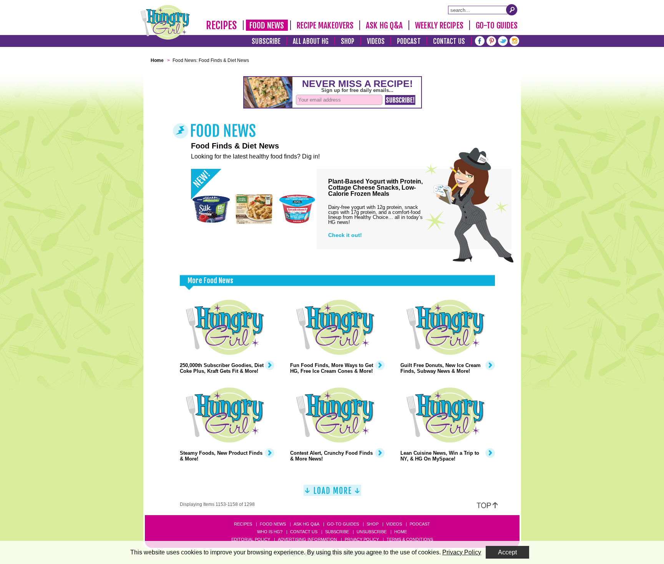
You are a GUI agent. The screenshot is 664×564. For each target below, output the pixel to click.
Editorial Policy (250, 539)
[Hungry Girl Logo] (165, 22)
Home (400, 531)
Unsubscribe (372, 531)
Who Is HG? (269, 531)
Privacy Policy (362, 539)
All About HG (311, 41)
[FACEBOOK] (480, 40)
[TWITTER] (503, 40)
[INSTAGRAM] (514, 40)
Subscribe (266, 41)
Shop (347, 41)
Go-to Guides (343, 524)
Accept (507, 552)
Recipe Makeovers (325, 25)
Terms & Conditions (410, 539)
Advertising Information (307, 539)
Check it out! (345, 235)
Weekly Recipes (439, 25)
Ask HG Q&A (384, 25)
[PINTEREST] (491, 40)
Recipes (221, 25)
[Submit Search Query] (512, 9)
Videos (376, 41)
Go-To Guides (497, 25)
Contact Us (449, 41)
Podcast (409, 41)
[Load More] (332, 493)
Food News (266, 25)
